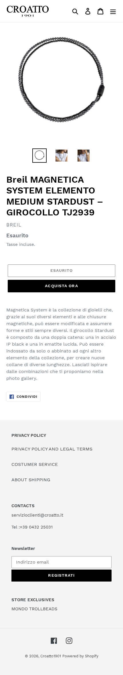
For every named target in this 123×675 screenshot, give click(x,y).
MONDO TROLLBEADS (34, 608)
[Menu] (113, 11)
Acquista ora (61, 286)
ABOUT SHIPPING (30, 479)
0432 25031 (41, 527)
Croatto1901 (50, 656)
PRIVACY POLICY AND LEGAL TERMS (51, 449)
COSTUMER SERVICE (34, 464)
